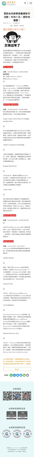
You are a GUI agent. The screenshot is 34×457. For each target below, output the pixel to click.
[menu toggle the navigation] (30, 3)
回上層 (17, 369)
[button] (25, 3)
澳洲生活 (22, 25)
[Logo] (8, 3)
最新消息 (16, 25)
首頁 (11, 25)
